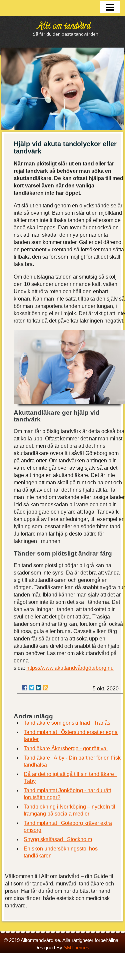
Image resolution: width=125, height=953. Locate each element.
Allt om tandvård (64, 27)
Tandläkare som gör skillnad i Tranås (67, 723)
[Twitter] (31, 687)
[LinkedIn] (38, 687)
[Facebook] (24, 687)
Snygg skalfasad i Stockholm (58, 839)
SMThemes (76, 947)
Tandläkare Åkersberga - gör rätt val (66, 748)
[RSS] (45, 687)
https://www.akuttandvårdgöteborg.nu (70, 668)
